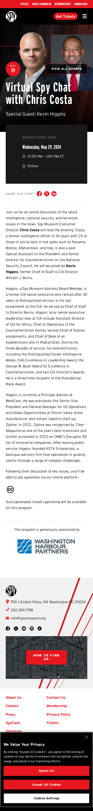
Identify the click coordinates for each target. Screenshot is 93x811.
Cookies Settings (46, 798)
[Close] (86, 737)
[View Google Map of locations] (47, 657)
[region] (46, 769)
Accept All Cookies (46, 784)
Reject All (46, 771)
